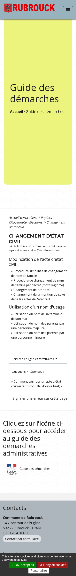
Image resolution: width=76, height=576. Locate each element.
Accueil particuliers (23, 217)
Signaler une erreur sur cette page (40, 398)
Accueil (16, 111)
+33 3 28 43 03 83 (15, 533)
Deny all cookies (54, 565)
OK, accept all (24, 565)
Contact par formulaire (22, 539)
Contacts (14, 507)
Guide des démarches (45, 111)
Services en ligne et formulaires (33, 359)
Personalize (38, 570)
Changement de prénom (31, 290)
